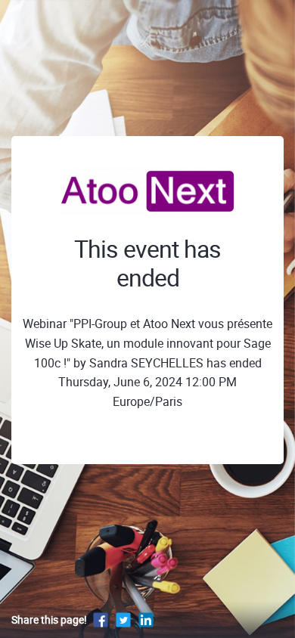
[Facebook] (100, 619)
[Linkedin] (146, 619)
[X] (123, 619)
